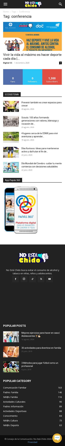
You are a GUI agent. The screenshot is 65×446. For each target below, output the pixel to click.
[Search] (60, 4)
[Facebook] (15, 279)
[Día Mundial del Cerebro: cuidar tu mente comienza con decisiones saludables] (11, 167)
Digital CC (7, 63)
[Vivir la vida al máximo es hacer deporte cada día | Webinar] (32, 36)
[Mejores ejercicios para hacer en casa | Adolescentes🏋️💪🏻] (11, 336)
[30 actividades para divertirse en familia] (11, 351)
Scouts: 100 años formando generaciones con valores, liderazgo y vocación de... (40, 120)
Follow (32, 70)
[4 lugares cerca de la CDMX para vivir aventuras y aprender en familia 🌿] (11, 137)
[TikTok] (32, 279)
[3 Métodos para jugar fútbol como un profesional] (11, 366)
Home (6, 11)
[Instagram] (24, 279)
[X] (41, 279)
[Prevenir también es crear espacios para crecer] (11, 106)
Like (13, 70)
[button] (5, 4)
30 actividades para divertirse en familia (41, 348)
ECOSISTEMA (12, 94)
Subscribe (52, 70)
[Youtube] (49, 279)
